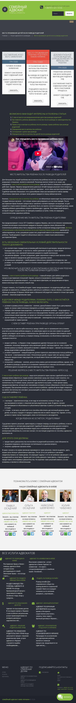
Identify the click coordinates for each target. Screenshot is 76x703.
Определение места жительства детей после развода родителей (35, 134)
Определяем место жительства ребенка (26, 129)
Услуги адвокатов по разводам (20, 35)
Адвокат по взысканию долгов (17, 604)
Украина (26, 699)
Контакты (5, 676)
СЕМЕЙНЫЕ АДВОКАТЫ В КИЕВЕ (41, 486)
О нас (4, 672)
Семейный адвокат (10, 699)
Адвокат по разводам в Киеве (14, 559)
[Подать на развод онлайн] (33, 578)
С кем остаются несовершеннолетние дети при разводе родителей (36, 117)
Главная (5, 35)
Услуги (4, 674)
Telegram (70, 689)
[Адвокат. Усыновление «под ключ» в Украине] (33, 626)
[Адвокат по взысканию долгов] (3, 603)
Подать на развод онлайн (47, 578)
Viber (59, 689)
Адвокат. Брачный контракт (47, 603)
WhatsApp (64, 689)
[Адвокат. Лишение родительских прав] (3, 626)
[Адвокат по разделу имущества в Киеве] (3, 578)
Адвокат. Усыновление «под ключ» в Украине (47, 627)
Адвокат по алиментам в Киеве (42, 558)
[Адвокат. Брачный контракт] (33, 603)
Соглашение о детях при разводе (24, 132)
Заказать (14, 90)
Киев (20, 699)
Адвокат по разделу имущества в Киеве (18, 579)
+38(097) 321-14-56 (53, 7)
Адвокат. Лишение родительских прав (18, 627)
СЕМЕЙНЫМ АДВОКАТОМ (51, 481)
